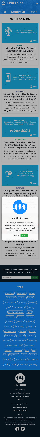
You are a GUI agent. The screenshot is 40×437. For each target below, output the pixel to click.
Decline (16, 235)
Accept (24, 235)
